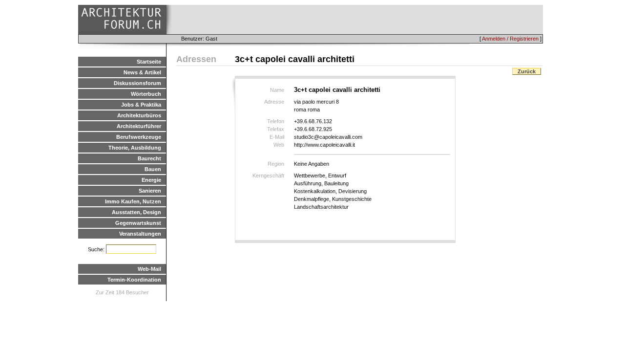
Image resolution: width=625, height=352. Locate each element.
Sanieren (150, 191)
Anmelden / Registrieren (510, 39)
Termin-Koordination (134, 280)
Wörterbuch (146, 94)
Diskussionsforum (137, 83)
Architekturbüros (139, 115)
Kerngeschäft (268, 175)
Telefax (275, 129)
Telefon (275, 121)
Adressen (196, 59)
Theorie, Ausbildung (134, 148)
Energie (151, 180)
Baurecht (149, 158)
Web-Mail (149, 269)
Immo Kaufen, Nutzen (133, 201)
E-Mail (277, 137)
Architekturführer (139, 126)
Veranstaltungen (140, 234)
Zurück (527, 71)
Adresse (274, 102)
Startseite (149, 62)
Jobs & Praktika (141, 105)
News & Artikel (142, 72)
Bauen (153, 169)
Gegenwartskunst (138, 223)
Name (277, 90)
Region (276, 164)
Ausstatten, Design (136, 212)
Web (278, 145)
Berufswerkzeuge (138, 137)
